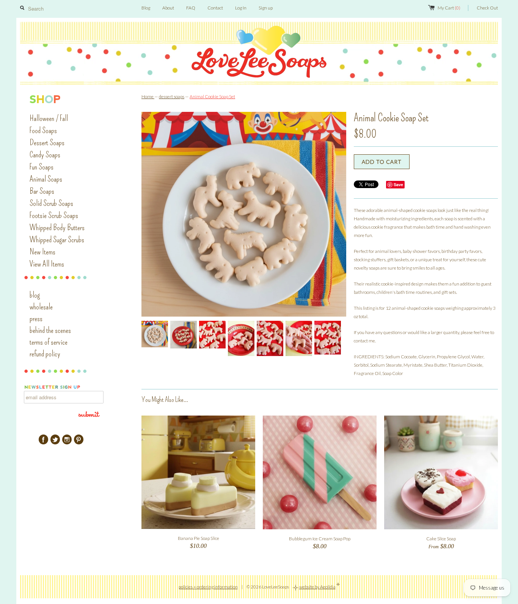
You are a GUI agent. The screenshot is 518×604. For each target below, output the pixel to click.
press (36, 318)
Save (398, 184)
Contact (215, 8)
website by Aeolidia (317, 587)
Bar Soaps (42, 191)
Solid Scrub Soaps (51, 203)
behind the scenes (50, 330)
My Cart (449, 8)
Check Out (487, 8)
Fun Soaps (41, 167)
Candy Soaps (45, 155)
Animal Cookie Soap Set (212, 96)
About (168, 8)
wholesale (41, 307)
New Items (42, 252)
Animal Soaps (46, 179)
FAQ (190, 8)
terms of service (48, 342)
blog (35, 295)
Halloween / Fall (49, 118)
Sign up (266, 8)
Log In (240, 8)
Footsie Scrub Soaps (54, 215)
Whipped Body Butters (57, 227)
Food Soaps (43, 130)
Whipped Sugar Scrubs (57, 240)
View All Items (47, 264)
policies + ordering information (208, 587)
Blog (145, 8)
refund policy (45, 354)
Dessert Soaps (47, 142)
